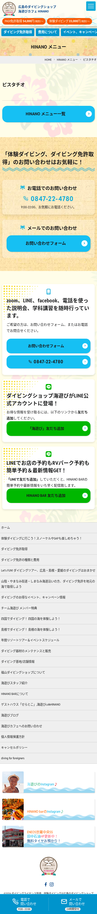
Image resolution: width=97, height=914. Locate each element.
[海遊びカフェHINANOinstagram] (51, 885)
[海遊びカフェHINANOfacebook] (45, 885)
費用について (47, 32)
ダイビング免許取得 (18, 32)
